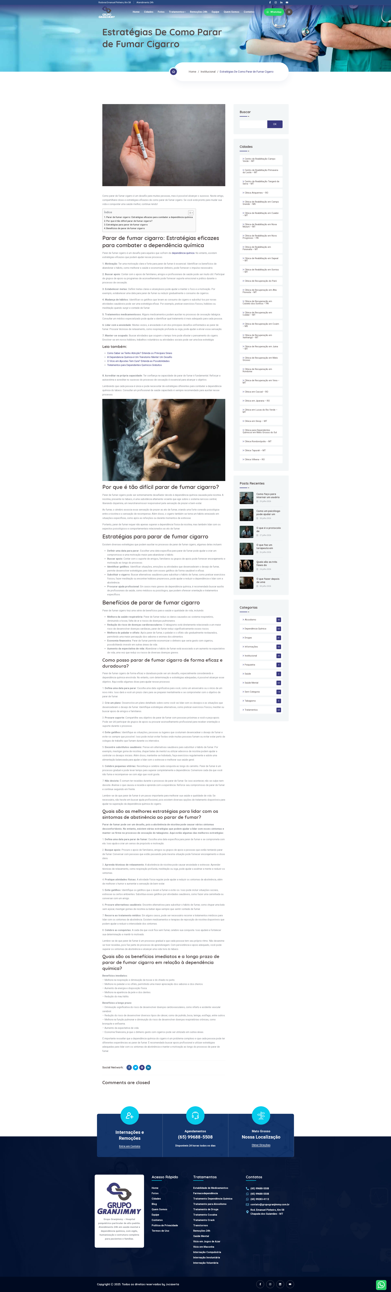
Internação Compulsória (207, 1252)
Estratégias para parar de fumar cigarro (127, 224)
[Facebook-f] (270, 2)
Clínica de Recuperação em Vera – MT (261, 381)
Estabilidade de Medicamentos (210, 1188)
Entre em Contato (129, 1146)
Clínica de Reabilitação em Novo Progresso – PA (260, 236)
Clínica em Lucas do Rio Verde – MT (260, 410)
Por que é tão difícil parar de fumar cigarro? (129, 221)
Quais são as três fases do (266, 563)
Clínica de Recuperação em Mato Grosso (260, 358)
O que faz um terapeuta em (264, 546)
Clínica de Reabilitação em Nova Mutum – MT (260, 225)
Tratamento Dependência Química (212, 1198)
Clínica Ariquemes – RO (256, 192)
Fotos (161, 11)
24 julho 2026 (265, 569)
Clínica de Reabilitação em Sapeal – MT (260, 259)
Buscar (245, 112)
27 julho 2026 (265, 535)
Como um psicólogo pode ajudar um (268, 512)
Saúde (248, 673)
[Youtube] (287, 2)
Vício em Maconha (203, 1246)
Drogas (248, 637)
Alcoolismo (250, 619)
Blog (154, 1204)
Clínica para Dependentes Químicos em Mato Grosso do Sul (260, 431)
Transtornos (200, 1225)
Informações (251, 646)
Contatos (249, 11)
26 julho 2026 (265, 552)
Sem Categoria (252, 691)
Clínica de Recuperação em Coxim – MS (261, 325)
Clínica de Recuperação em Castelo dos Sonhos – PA (257, 302)
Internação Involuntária (206, 1257)
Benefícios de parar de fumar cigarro (125, 228)
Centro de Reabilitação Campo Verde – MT (259, 159)
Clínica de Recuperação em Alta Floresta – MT (260, 291)
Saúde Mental (251, 682)
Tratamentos (176, 11)
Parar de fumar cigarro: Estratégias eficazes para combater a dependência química (149, 217)
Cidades (148, 11)
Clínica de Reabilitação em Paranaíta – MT (257, 248)
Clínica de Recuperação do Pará (261, 281)
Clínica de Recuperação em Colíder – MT (257, 313)
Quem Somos (231, 11)
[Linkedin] (280, 1284)
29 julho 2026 (265, 501)
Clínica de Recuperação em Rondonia (257, 370)
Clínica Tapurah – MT (255, 450)
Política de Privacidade (165, 1225)
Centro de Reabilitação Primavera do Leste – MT (260, 171)
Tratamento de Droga (205, 1209)
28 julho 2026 (265, 518)
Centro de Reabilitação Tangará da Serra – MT (261, 182)
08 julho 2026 (265, 586)
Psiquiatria (250, 664)
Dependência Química (255, 628)
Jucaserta (172, 1284)
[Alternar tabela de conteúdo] (189, 212)
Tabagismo (250, 700)
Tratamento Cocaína (205, 1214)
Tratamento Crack (204, 1220)
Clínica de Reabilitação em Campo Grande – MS (261, 202)
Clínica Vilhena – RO (255, 459)
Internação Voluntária (205, 1262)
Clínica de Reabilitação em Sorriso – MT (261, 270)
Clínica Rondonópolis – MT (258, 441)
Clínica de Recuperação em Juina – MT (260, 347)
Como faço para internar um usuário (268, 495)
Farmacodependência (205, 1193)
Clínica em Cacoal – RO (256, 391)
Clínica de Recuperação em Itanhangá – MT (257, 336)
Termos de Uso (160, 1230)
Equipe (215, 11)
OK (274, 124)
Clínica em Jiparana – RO (257, 400)
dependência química (183, 253)
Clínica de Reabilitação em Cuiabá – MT (260, 214)
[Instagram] (275, 2)
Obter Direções (261, 1144)
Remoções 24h (198, 11)
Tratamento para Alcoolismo (210, 1204)
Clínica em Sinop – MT (256, 421)
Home (136, 11)
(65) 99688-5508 (195, 1137)
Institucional (208, 71)
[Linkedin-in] (281, 2)
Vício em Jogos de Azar (206, 1241)
